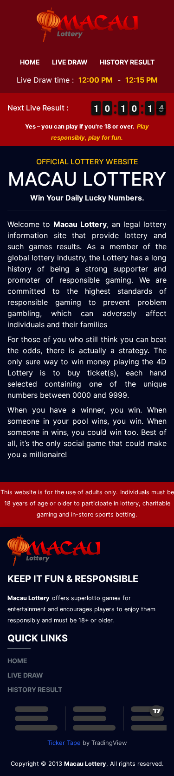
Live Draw (70, 62)
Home (30, 62)
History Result (127, 62)
